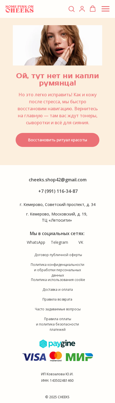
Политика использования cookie (58, 279)
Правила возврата (57, 299)
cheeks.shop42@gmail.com (58, 180)
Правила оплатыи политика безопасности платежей (57, 324)
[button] (71, 8)
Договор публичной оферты (58, 254)
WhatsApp (36, 242)
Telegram (59, 242)
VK (80, 242)
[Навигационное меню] (105, 9)
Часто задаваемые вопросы (58, 309)
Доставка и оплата (57, 289)
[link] (82, 8)
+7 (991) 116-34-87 (58, 191)
